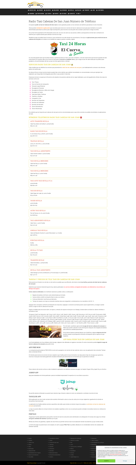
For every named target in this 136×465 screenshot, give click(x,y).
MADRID (41, 10)
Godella (30, 440)
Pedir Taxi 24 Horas (31, 463)
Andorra (51, 456)
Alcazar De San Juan (54, 442)
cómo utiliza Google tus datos (116, 454)
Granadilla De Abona (54, 438)
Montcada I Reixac (53, 452)
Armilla (72, 454)
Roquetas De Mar (95, 456)
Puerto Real (94, 444)
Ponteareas (93, 438)
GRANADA (64, 10)
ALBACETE (72, 13)
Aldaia (50, 440)
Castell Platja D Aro (74, 456)
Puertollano (73, 450)
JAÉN (93, 10)
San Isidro (51, 450)
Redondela (31, 448)
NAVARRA (31, 13)
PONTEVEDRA (40, 13)
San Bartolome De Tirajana (34, 452)
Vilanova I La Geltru (74, 440)
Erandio (93, 454)
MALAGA (79, 10)
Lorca (71, 444)
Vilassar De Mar (31, 450)
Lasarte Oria (31, 442)
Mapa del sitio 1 (73, 463)
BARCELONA (32, 10)
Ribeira (72, 448)
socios (119, 451)
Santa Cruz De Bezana (33, 454)
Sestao (29, 444)
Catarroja (51, 444)
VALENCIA (48, 10)
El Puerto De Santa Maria (54, 454)
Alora (29, 446)
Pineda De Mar (94, 450)
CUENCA (49, 13)
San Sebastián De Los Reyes (97, 442)
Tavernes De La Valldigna (76, 446)
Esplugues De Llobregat (75, 438)
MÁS (78, 13)
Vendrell (51, 446)
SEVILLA (72, 10)
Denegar (125, 460)
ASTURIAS (63, 13)
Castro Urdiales (94, 440)
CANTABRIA (101, 10)
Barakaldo (93, 448)
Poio (71, 442)
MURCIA (56, 13)
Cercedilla (30, 456)
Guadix (30, 438)
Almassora (51, 448)
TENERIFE (86, 10)
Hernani (72, 452)
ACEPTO (106, 460)
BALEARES (56, 10)
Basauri (93, 452)
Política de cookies (88, 463)
